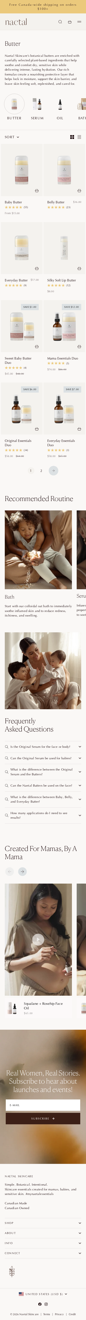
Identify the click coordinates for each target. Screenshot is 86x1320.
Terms (46, 1314)
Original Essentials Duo (18, 443)
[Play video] (38, 940)
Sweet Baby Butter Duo (18, 360)
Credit (72, 1314)
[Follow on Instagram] (46, 1304)
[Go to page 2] (53, 470)
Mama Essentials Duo (62, 358)
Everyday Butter (16, 280)
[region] (45, 951)
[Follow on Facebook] (40, 1304)
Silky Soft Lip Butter (61, 280)
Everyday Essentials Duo (61, 443)
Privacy (59, 1314)
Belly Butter (55, 202)
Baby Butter (13, 202)
